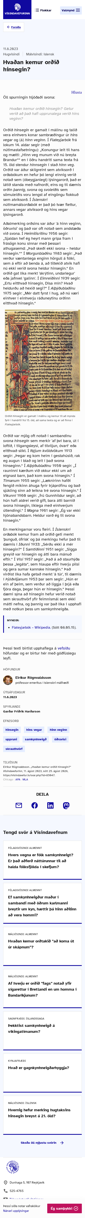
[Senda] (19, 805)
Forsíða (16, 27)
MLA (25, 779)
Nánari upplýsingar (16, 1211)
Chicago (8, 779)
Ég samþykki (62, 1208)
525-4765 (17, 1191)
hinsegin (12, 730)
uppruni (11, 739)
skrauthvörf (14, 749)
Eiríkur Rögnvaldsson (33, 677)
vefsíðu (64, 648)
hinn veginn (58, 730)
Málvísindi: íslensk (40, 54)
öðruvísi (60, 739)
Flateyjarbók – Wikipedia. (31, 627)
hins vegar (34, 730)
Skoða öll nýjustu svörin (38, 1143)
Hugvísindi (11, 54)
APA (17, 779)
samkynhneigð (35, 739)
